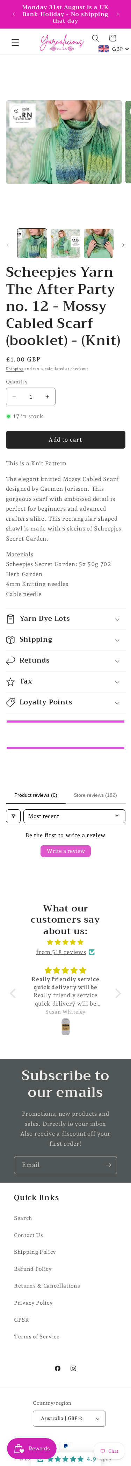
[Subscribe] (108, 1165)
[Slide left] (7, 245)
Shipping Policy (35, 1252)
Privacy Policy (33, 1302)
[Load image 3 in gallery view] (98, 243)
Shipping (15, 369)
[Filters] (13, 816)
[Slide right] (123, 245)
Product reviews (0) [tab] (35, 795)
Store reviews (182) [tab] (95, 795)
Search (23, 1218)
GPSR (21, 1319)
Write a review (65, 851)
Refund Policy (33, 1269)
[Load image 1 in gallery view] (32, 243)
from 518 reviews (61, 951)
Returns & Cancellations (47, 1285)
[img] (65, 942)
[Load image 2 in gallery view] (65, 243)
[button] (15, 42)
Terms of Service (37, 1336)
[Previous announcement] (13, 14)
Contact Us (28, 1235)
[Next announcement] (117, 14)
